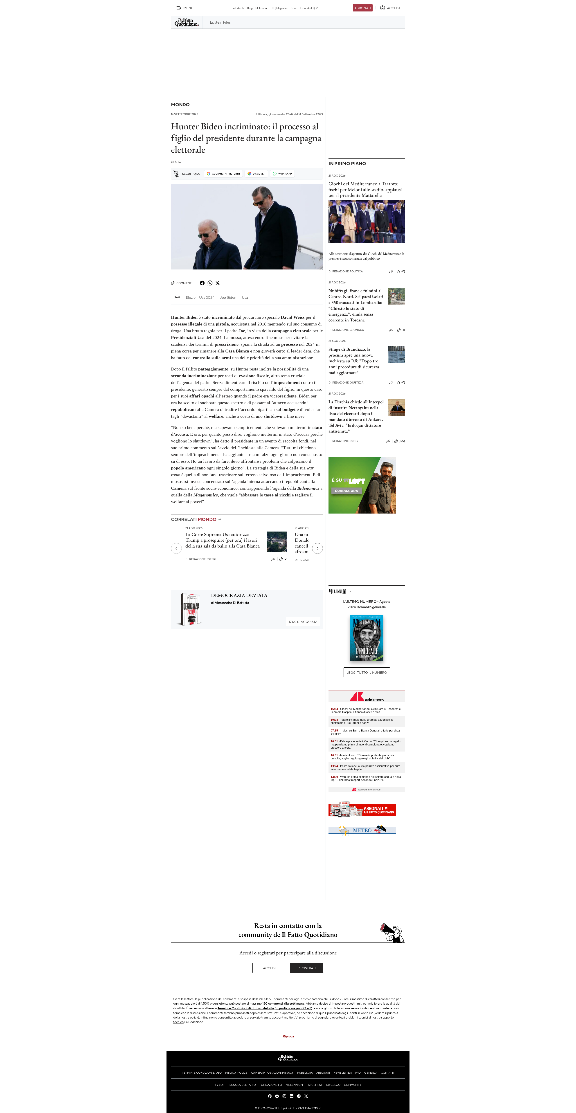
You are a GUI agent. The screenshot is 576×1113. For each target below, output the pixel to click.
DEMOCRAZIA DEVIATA (239, 595)
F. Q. (176, 161)
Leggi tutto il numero (366, 672)
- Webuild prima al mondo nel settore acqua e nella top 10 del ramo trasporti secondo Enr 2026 (366, 778)
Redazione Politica (345, 271)
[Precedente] (176, 548)
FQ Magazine (280, 8)
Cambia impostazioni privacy (272, 1072)
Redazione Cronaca (346, 330)
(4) (403, 329)
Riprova (288, 1036)
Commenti (184, 283)
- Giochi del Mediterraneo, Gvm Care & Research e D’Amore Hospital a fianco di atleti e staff (366, 710)
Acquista (303, 621)
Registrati (307, 968)
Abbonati (362, 8)
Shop (294, 8)
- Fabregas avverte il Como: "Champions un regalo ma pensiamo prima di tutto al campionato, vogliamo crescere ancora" (365, 744)
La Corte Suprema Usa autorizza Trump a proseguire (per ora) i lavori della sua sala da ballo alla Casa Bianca (222, 540)
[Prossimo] (317, 548)
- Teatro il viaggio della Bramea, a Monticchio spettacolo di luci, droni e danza (362, 721)
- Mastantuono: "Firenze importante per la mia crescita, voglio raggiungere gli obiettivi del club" (362, 757)
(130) (402, 440)
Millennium (262, 8)
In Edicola (238, 8)
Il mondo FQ (307, 8)
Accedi (269, 968)
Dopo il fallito (199, 368)
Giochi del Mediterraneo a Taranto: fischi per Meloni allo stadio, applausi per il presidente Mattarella (365, 189)
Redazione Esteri (200, 559)
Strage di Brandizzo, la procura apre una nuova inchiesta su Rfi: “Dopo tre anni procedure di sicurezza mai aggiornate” (353, 360)
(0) (285, 558)
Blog (250, 8)
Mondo (180, 104)
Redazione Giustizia (345, 382)
